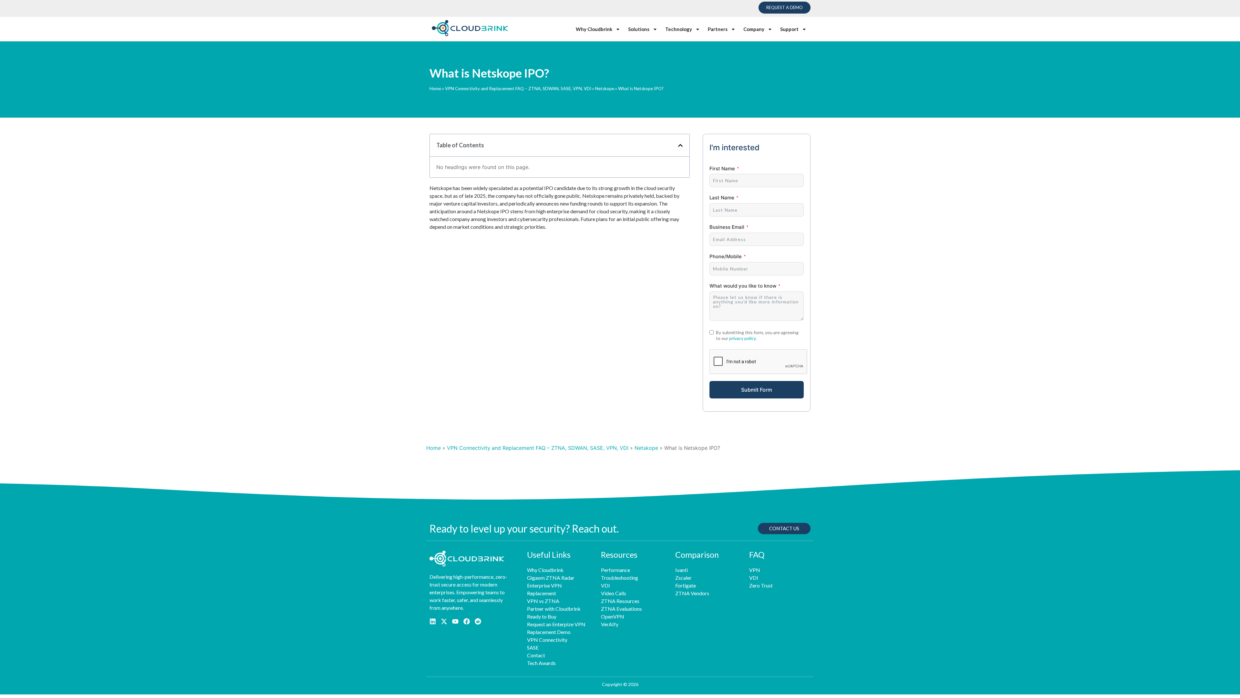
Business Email (726, 227)
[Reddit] (478, 621)
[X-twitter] (444, 621)
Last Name (721, 198)
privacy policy (742, 338)
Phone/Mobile (725, 256)
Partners (718, 29)
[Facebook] (466, 621)
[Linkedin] (432, 621)
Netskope (604, 88)
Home (435, 88)
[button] (680, 145)
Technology (678, 29)
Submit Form (756, 389)
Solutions (638, 29)
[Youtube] (455, 621)
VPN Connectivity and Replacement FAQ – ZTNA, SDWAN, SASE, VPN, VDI (518, 88)
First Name (722, 168)
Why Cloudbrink (594, 29)
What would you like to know (742, 286)
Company (753, 29)
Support (789, 29)
